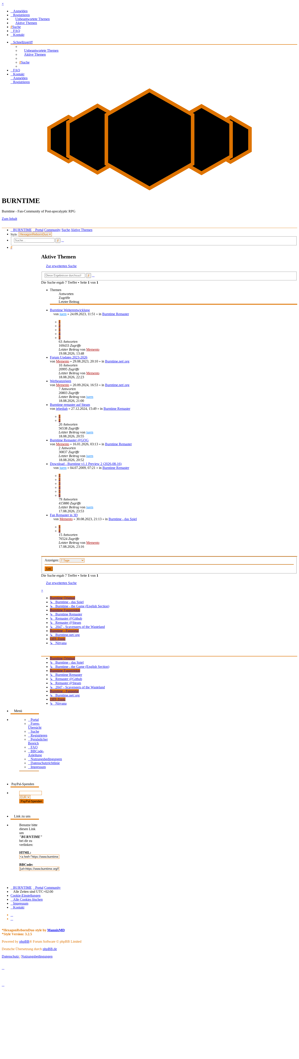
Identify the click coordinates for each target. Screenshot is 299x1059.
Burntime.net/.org (117, 361)
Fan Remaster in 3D (64, 515)
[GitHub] (12, 919)
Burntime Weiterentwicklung (70, 310)
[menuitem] (19, 11)
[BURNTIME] (149, 190)
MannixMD (56, 930)
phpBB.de (50, 949)
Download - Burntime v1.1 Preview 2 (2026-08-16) (85, 464)
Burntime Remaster (115, 314)
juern (63, 314)
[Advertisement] (133, 1026)
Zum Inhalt (9, 219)
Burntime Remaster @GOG (69, 440)
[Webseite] (12, 915)
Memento (92, 349)
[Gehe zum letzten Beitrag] (102, 349)
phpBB (24, 941)
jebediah (62, 408)
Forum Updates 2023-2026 (68, 357)
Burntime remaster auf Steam (70, 405)
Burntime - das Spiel (123, 519)
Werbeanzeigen (60, 381)
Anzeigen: (52, 560)
